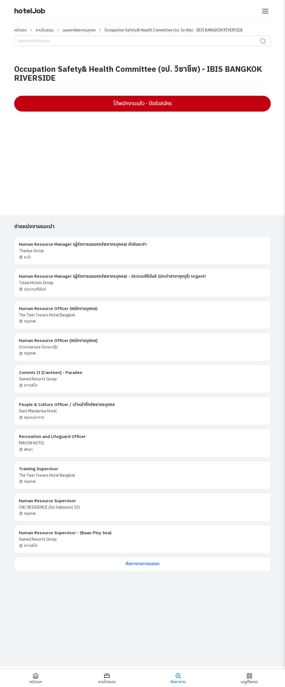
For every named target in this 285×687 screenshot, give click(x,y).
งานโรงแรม (45, 30)
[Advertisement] (142, 156)
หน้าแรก (20, 30)
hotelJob (29, 11)
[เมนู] (265, 11)
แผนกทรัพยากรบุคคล (79, 30)
